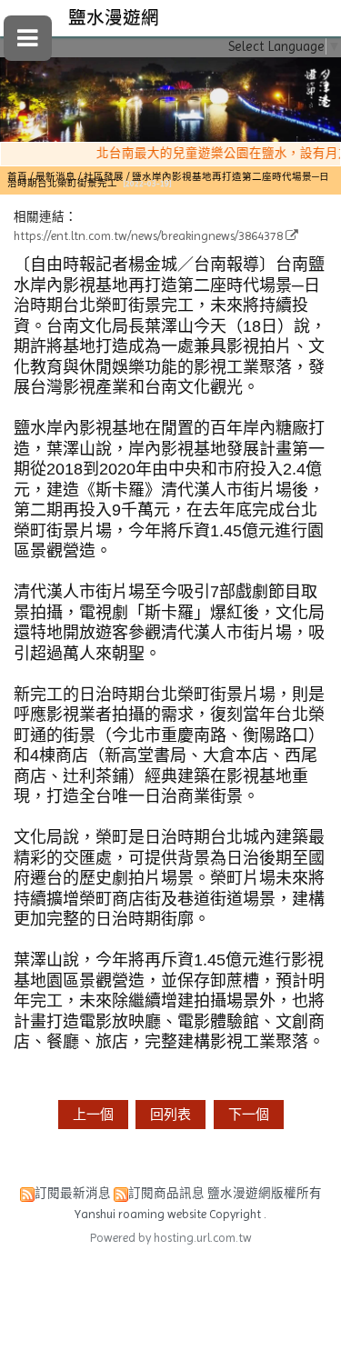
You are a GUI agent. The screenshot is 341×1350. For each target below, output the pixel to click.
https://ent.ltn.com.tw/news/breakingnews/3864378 (148, 236)
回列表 (170, 1114)
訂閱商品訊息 (166, 1193)
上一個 (93, 1114)
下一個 (248, 1114)
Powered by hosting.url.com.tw (171, 1238)
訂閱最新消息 (73, 1193)
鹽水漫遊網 (113, 17)
